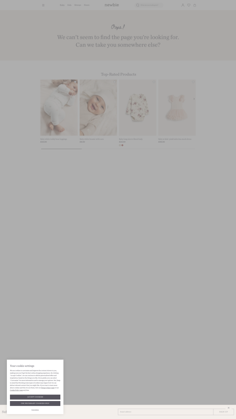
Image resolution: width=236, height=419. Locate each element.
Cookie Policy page (16, 390)
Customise (35, 410)
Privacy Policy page (47, 388)
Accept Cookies (35, 397)
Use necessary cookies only (35, 403)
